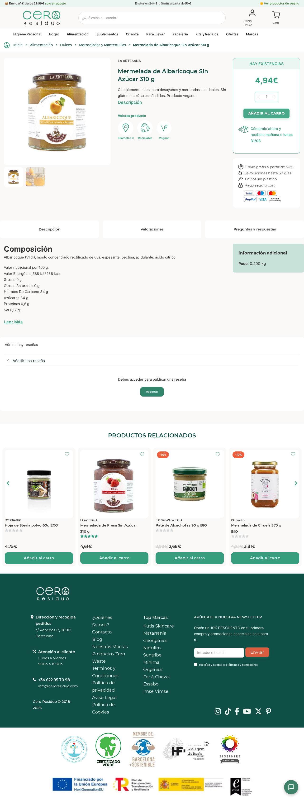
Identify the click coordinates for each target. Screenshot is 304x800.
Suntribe (152, 655)
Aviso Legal (104, 697)
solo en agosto (55, 3)
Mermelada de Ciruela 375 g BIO (256, 528)
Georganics (155, 640)
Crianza (132, 34)
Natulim (152, 648)
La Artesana (129, 61)
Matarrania (154, 633)
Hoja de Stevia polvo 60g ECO (31, 525)
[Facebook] (237, 712)
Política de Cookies (103, 708)
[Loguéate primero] (68, 455)
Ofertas (232, 34)
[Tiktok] (228, 712)
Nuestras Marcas (110, 646)
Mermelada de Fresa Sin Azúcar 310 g (108, 528)
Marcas (252, 34)
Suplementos (107, 34)
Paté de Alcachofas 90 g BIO (181, 525)
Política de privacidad (103, 686)
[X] (258, 712)
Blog (97, 639)
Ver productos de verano (281, 3)
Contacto (102, 632)
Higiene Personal (27, 34)
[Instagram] (218, 712)
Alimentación (78, 34)
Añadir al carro (39, 558)
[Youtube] (247, 712)
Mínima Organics (152, 666)
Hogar (54, 34)
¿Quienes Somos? (102, 621)
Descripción (130, 102)
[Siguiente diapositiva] (296, 483)
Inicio (18, 45)
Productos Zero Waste (108, 657)
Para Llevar (155, 34)
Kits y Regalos (206, 34)
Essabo (150, 684)
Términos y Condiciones (105, 672)
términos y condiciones (243, 664)
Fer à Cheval (156, 677)
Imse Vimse (155, 691)
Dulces (66, 45)
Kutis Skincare (158, 626)
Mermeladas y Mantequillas (102, 45)
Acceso (152, 391)
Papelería (180, 34)
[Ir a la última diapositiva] (8, 483)
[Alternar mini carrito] (276, 18)
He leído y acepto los (228, 664)
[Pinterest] (268, 712)
